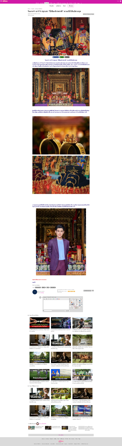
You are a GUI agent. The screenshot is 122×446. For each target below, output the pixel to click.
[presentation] (44, 299)
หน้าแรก (37, 3)
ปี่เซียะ (43, 287)
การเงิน (74, 3)
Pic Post (64, 3)
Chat (54, 3)
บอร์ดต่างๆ (58, 5)
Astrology (32, 15)
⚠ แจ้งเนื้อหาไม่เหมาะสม (87, 290)
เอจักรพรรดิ (37, 287)
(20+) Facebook (42, 279)
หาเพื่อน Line (58, 3)
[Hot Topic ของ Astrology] (34, 294)
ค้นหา (64, 5)
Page (78, 3)
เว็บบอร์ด (46, 3)
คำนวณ (70, 3)
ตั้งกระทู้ (70, 5)
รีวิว (47, 287)
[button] (45, 299)
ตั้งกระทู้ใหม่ (61, 435)
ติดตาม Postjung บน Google (89, 14)
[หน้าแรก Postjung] (4, 1)
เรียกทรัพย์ (53, 287)
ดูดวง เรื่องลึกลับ (42, 423)
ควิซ (67, 3)
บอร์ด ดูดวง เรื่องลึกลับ (38, 8)
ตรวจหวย (42, 3)
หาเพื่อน (51, 3)
